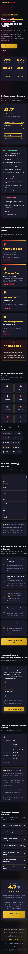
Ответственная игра (8, 946)
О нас (6, 943)
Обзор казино (12, 7)
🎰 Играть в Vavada (9, 46)
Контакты (23, 946)
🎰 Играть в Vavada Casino (14, 914)
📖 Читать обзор (7, 50)
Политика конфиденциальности (16, 943)
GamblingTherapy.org (13, 939)
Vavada (8, 2)
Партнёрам (16, 946)
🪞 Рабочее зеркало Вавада (14, 709)
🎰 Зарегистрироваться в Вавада (14, 641)
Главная (4, 7)
